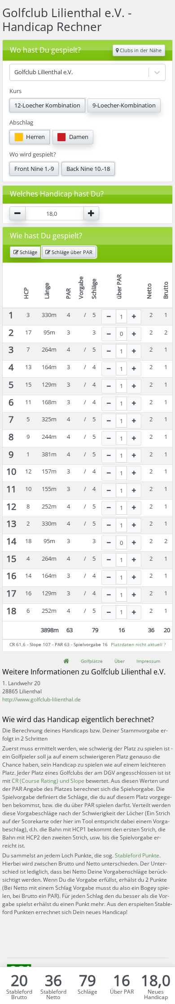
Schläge (27, 252)
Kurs (15, 91)
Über (119, 661)
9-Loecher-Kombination (124, 105)
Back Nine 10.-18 (88, 169)
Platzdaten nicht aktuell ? (138, 644)
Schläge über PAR (71, 252)
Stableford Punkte (137, 855)
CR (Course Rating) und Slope (48, 781)
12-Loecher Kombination (47, 105)
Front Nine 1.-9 (34, 169)
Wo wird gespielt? (32, 154)
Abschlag (21, 122)
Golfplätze (92, 661)
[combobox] (15, 72)
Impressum (148, 661)
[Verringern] (108, 316)
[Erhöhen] (134, 316)
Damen (78, 137)
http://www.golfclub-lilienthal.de (41, 699)
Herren (35, 137)
